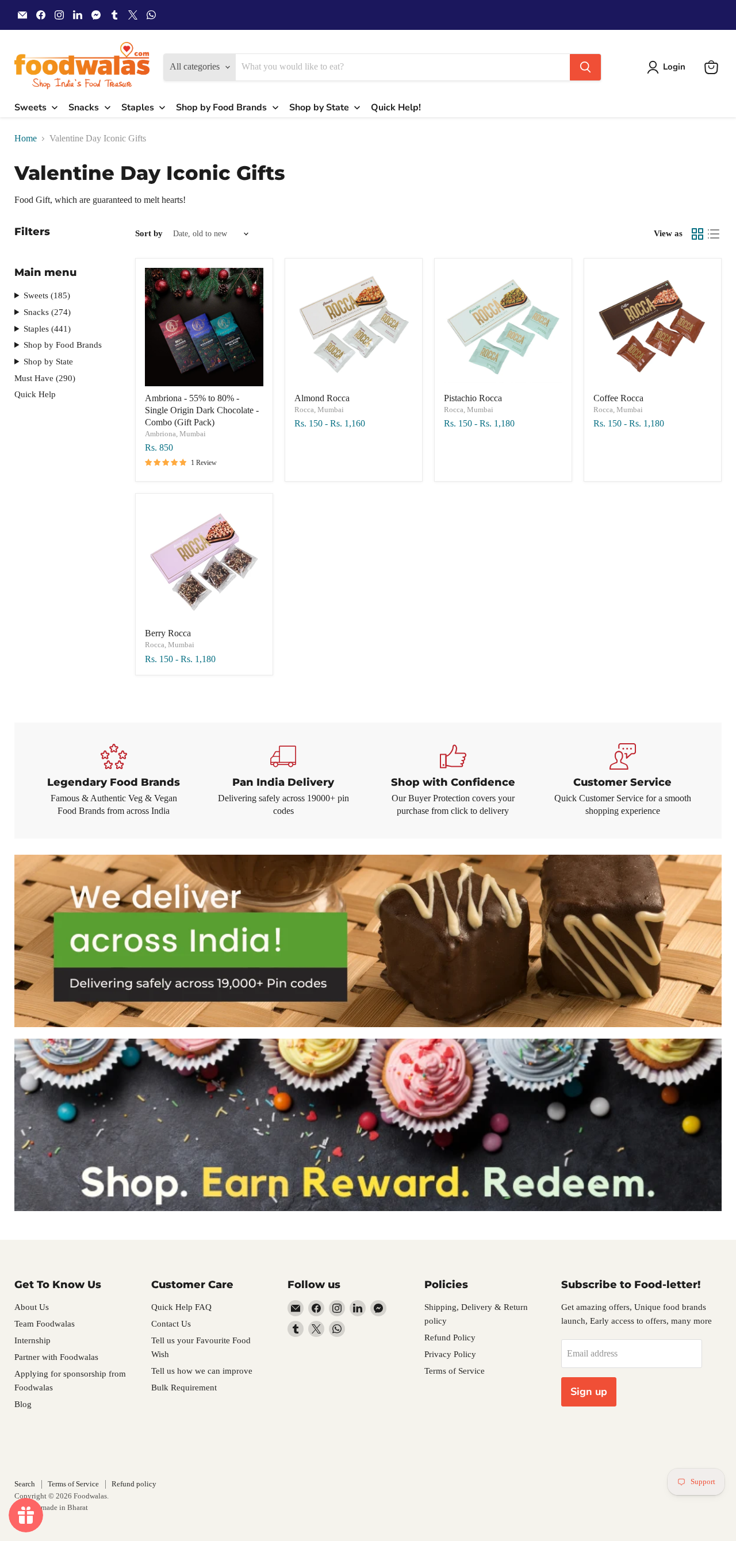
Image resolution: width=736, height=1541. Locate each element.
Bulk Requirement (184, 1387)
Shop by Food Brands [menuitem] (221, 107)
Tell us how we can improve (201, 1370)
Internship (32, 1340)
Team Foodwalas (44, 1323)
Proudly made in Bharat (51, 1507)
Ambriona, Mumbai (175, 433)
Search (24, 1483)
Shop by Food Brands (63, 344)
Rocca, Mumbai (319, 409)
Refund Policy (450, 1337)
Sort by (149, 233)
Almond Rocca (322, 398)
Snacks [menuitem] (83, 107)
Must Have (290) (44, 378)
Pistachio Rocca (473, 398)
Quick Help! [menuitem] (396, 107)
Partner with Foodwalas (56, 1357)
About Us (31, 1307)
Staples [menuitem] (137, 107)
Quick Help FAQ (181, 1307)
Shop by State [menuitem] (319, 107)
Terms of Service (454, 1370)
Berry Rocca (168, 633)
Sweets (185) (47, 295)
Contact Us (171, 1323)
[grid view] (697, 234)
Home (25, 138)
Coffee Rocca (618, 398)
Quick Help (35, 394)
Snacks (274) (47, 312)
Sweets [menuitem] (30, 107)
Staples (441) (47, 328)
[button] (668, 67)
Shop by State (48, 361)
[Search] (585, 67)
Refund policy (134, 1483)
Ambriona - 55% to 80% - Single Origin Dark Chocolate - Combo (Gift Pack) (202, 410)
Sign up (588, 1391)
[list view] (714, 234)
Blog (23, 1404)
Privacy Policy (450, 1354)
